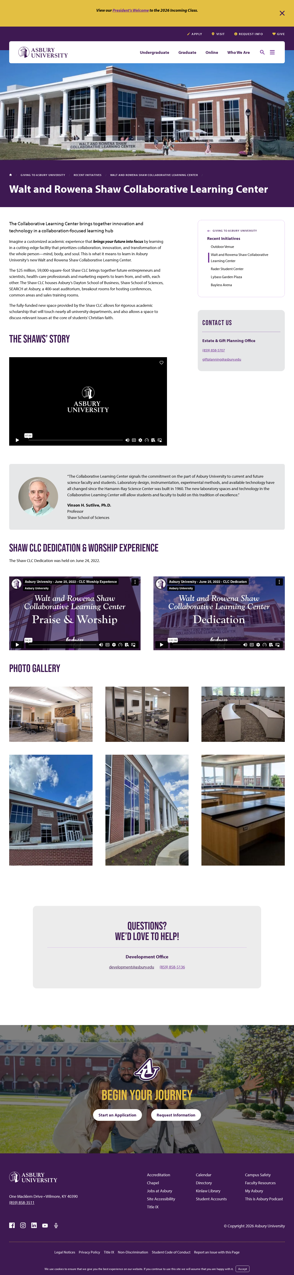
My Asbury (254, 1190)
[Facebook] (12, 1225)
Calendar (203, 1174)
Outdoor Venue (222, 246)
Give (281, 34)
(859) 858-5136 (172, 967)
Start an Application (117, 1115)
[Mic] (56, 1225)
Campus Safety (258, 1174)
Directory (204, 1182)
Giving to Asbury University (232, 230)
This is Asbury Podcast (264, 1198)
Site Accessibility (161, 1198)
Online (212, 52)
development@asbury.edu (131, 967)
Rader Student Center (227, 268)
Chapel (153, 1182)
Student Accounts (211, 1198)
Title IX (152, 1206)
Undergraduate (154, 52)
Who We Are (238, 52)
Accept (242, 1269)
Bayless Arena (221, 284)
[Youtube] (45, 1225)
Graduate (187, 52)
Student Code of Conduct (171, 1252)
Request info (251, 34)
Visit (220, 34)
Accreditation (158, 1174)
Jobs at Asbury (159, 1190)
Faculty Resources (260, 1182)
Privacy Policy (89, 1252)
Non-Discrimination (133, 1252)
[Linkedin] (34, 1225)
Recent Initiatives (223, 238)
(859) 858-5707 (213, 350)
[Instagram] (23, 1225)
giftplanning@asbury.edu (221, 359)
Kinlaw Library (208, 1190)
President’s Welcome (131, 10)
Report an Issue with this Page (217, 1252)
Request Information (176, 1115)
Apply (197, 34)
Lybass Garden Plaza (226, 276)
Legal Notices (64, 1252)
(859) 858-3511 (21, 1202)
